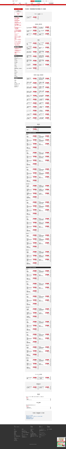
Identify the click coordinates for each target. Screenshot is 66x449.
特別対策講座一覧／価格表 (30, 418)
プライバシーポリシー (24, 430)
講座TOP (14, 3)
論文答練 (15, 63)
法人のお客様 (32, 431)
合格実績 (20, 3)
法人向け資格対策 (51, 3)
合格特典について (16, 54)
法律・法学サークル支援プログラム (16, 86)
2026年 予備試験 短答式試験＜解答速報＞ (17, 20)
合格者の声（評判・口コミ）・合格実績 (18, 52)
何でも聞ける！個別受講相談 (18, 41)
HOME (14, 4)
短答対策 (15, 65)
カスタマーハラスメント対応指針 (25, 434)
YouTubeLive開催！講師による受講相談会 (17, 18)
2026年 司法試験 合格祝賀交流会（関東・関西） (18, 22)
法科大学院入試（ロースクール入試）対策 (18, 59)
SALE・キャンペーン (17, 33)
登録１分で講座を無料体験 (17, 43)
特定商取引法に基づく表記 (24, 431)
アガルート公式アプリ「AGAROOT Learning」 (17, 45)
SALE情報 (26, 3)
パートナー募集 (32, 432)
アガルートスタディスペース (42, 435)
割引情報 (32, 3)
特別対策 (15, 73)
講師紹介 (15, 80)
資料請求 (15, 432)
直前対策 (15, 70)
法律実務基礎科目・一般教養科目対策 (18, 68)
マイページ (15, 430)
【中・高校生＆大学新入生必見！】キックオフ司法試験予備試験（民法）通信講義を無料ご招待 (18, 31)
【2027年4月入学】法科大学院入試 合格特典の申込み (18, 50)
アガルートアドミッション (41, 432)
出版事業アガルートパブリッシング (42, 434)
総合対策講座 (15, 60)
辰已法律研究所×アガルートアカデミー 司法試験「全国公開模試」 (18, 28)
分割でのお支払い (15, 440)
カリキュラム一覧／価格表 (30, 415)
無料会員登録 (15, 431)
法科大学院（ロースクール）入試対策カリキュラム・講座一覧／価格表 (34, 416)
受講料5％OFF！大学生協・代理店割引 (18, 38)
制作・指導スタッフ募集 (17, 83)
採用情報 (15, 82)
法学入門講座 (15, 76)
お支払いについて (23, 435)
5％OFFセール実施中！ (18, 13)
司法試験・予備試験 (18, 4)
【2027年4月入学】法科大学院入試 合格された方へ (18, 48)
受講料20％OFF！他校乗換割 (18, 36)
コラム (44, 3)
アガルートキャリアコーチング (42, 433)
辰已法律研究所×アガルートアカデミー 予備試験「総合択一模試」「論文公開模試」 (18, 25)
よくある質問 (38, 3)
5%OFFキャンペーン (36, 5)
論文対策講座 (15, 62)
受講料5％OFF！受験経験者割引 (18, 40)
